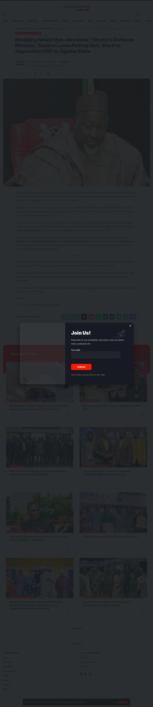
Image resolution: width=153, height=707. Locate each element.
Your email (75, 350)
